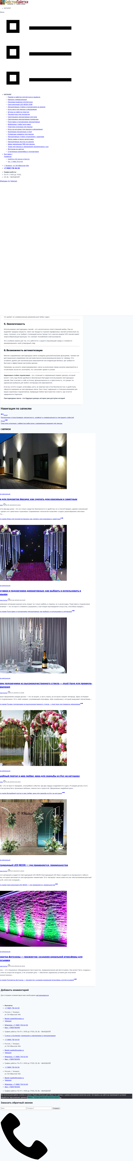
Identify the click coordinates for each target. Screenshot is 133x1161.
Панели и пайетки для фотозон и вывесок (24, 97)
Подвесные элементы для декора (21, 134)
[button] (66, 51)
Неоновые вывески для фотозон (20, 102)
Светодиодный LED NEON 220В (20, 104)
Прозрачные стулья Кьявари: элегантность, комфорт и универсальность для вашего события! (37, 416)
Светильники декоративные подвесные (23, 119)
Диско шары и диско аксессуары (21, 139)
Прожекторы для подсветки (19, 114)
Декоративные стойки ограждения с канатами (26, 137)
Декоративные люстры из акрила (21, 142)
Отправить (56, 1108)
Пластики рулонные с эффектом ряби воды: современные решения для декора (31, 422)
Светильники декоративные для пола (22, 117)
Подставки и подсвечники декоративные (24, 122)
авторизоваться (42, 995)
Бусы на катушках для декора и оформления (25, 129)
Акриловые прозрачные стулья (20, 132)
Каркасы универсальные (17, 99)
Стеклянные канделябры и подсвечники (23, 152)
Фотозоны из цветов (16, 149)
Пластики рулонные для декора (20, 127)
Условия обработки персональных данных (46, 1097)
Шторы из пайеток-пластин (18, 112)
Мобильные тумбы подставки (19, 124)
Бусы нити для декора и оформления (22, 109)
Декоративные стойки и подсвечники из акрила (26, 107)
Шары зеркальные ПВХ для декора (21, 144)
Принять (30, 1097)
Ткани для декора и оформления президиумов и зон (28, 147)
